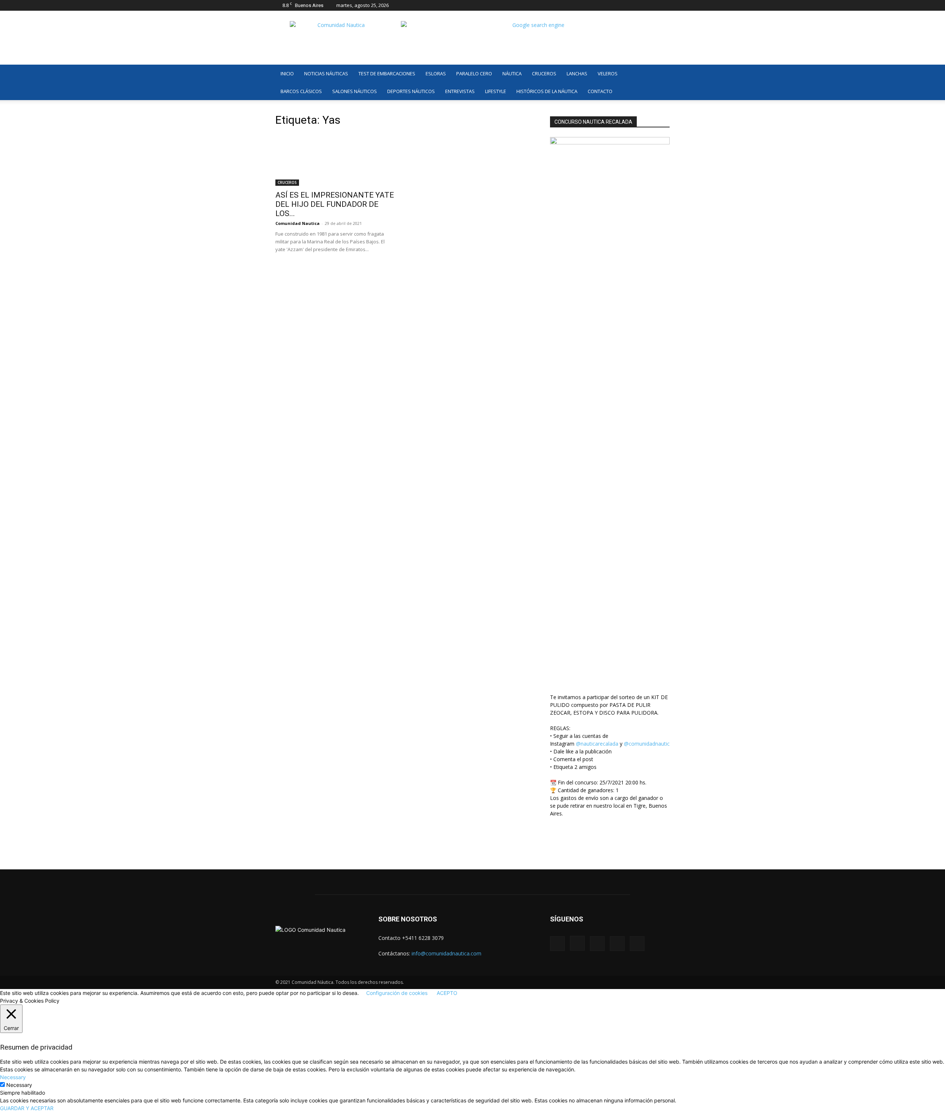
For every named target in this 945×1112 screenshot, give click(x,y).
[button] (661, 74)
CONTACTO (600, 91)
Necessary (19, 1085)
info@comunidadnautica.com (446, 953)
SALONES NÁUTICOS (354, 91)
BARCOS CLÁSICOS (301, 91)
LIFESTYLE (495, 91)
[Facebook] (615, 5)
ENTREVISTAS (460, 91)
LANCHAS (577, 73)
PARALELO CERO (474, 73)
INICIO (287, 73)
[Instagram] (627, 5)
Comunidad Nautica (297, 223)
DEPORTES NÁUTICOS (411, 91)
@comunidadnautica (648, 743)
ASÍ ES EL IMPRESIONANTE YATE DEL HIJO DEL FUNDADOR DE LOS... (334, 204)
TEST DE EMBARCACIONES (386, 73)
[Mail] (639, 5)
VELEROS (608, 73)
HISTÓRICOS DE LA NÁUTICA (546, 91)
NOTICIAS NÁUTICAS (326, 73)
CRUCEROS (544, 73)
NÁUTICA (512, 73)
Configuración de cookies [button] (396, 993)
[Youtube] (664, 5)
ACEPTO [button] (447, 993)
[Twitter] (651, 5)
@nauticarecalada (597, 743)
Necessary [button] (13, 1077)
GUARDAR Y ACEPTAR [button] (27, 1108)
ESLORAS (436, 73)
